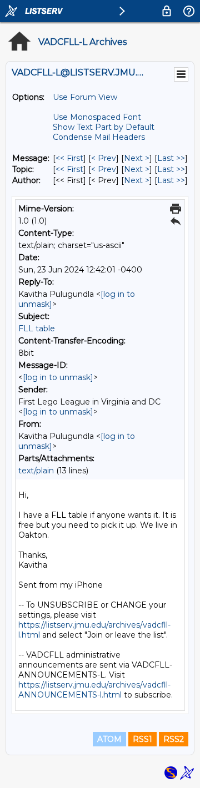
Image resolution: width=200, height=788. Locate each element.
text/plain (36, 471)
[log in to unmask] (58, 377)
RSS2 (173, 739)
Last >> (171, 158)
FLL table (36, 329)
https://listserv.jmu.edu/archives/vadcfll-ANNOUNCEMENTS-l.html (94, 690)
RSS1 (142, 739)
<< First (69, 158)
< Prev (103, 158)
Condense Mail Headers (99, 137)
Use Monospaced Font (97, 117)
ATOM (109, 739)
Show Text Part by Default (103, 127)
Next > (136, 158)
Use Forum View (85, 97)
